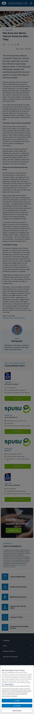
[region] (17, 689)
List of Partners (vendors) (9, 696)
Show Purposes (17, 710)
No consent (17, 705)
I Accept (17, 700)
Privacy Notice (9, 684)
